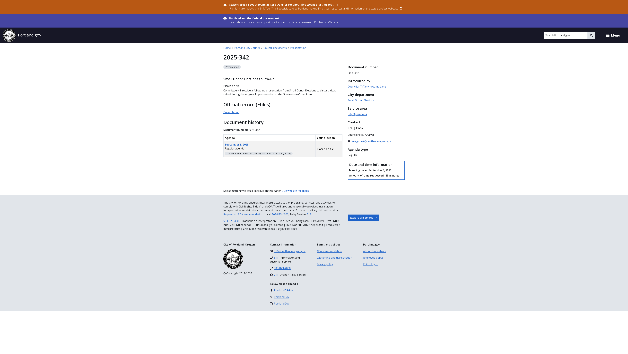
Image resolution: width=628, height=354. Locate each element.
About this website (374, 251)
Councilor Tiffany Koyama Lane (367, 86)
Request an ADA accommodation (243, 214)
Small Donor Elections (361, 100)
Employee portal (373, 257)
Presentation (298, 48)
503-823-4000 (280, 214)
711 (309, 214)
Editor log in (370, 264)
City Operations (357, 114)
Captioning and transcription (334, 257)
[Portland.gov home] (22, 35)
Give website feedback (295, 191)
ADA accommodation (329, 251)
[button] (613, 35)
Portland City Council (247, 48)
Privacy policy (325, 264)
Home (227, 48)
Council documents (275, 48)
